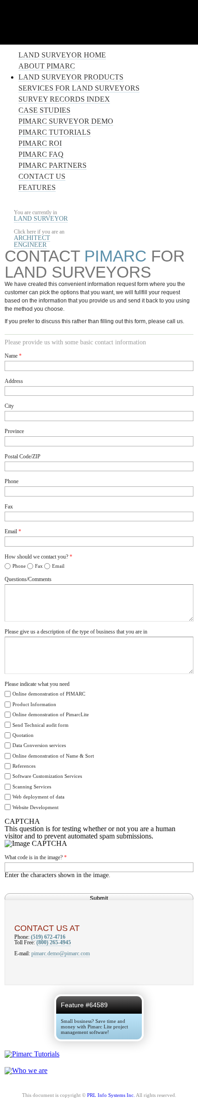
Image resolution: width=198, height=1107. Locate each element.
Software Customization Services (47, 776)
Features (37, 187)
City (9, 406)
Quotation (23, 735)
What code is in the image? (36, 857)
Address (14, 381)
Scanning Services (31, 786)
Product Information (34, 704)
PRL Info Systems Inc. (111, 1095)
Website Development (35, 807)
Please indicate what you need (37, 684)
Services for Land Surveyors (79, 88)
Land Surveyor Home (62, 55)
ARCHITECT (32, 237)
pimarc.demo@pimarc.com (60, 953)
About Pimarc (46, 66)
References (23, 766)
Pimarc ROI (40, 143)
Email (13, 531)
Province (14, 431)
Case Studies (44, 110)
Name (13, 356)
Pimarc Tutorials (54, 132)
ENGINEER (30, 244)
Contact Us (41, 176)
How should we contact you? (38, 556)
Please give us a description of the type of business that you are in (76, 631)
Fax (9, 506)
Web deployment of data (38, 796)
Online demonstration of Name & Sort (53, 756)
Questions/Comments (28, 579)
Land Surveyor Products (70, 77)
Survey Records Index (64, 99)
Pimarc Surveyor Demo (65, 121)
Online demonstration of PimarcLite (50, 714)
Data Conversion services (39, 745)
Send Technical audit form (40, 725)
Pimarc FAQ (41, 154)
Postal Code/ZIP (23, 456)
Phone (11, 481)
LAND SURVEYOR (41, 218)
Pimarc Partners (52, 165)
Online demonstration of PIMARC (48, 693)
